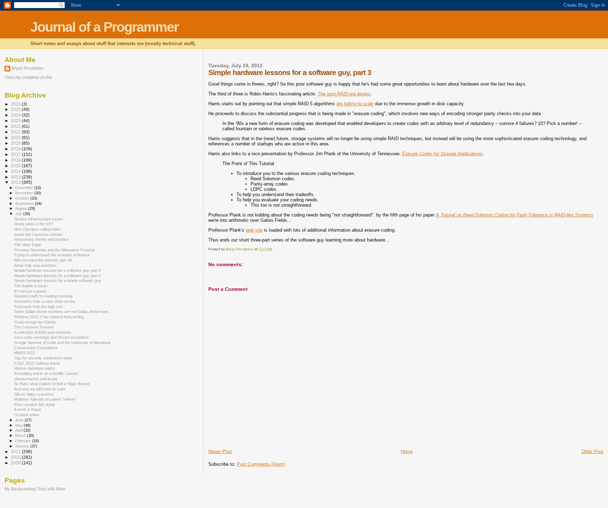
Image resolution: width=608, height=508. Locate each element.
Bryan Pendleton (28, 68)
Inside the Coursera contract (38, 234)
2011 (16, 451)
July (19, 214)
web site (254, 230)
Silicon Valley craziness (34, 394)
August (21, 208)
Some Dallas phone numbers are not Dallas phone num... (62, 311)
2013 (16, 177)
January (22, 446)
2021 (16, 132)
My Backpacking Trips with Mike (35, 489)
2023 (16, 120)
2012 (16, 182)
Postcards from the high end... (39, 307)
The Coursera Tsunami (33, 327)
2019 (16, 143)
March (21, 435)
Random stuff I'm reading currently (43, 296)
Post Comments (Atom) (261, 464)
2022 (16, 126)
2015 (16, 165)
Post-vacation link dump (34, 404)
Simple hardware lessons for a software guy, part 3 (57, 270)
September (25, 203)
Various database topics (34, 368)
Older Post (592, 451)
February (23, 441)
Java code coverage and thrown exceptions (51, 337)
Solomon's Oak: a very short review (44, 301)
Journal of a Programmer (104, 27)
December (24, 188)
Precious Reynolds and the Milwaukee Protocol (54, 250)
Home (407, 451)
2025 (16, 109)
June (20, 420)
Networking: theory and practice (41, 239)
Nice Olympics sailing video (37, 229)
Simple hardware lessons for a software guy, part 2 (57, 276)
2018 (16, 148)
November (24, 193)
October (22, 198)
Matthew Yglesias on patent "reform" (45, 399)
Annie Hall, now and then (35, 265)
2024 (16, 115)
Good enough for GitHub (35, 322)
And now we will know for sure (39, 389)
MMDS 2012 (24, 353)
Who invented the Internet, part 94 (43, 260)
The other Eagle (27, 245)
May (19, 425)
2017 (16, 154)
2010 (16, 457)
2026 (16, 104)
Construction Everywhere (36, 348)
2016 (16, 160)
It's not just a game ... (32, 291)
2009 (16, 462)
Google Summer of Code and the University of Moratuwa (62, 342)
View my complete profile (28, 77)
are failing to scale (355, 103)
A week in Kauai (27, 409)
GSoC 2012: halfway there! (37, 363)
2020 (16, 137)
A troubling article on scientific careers (46, 373)
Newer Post (220, 451)
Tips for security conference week (43, 358)
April (19, 430)
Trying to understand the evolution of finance (52, 255)
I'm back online (26, 415)
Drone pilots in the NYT (33, 224)
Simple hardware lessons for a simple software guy (57, 280)
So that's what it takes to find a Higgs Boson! (52, 384)
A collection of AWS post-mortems (42, 332)
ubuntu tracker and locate (36, 379)
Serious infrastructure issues (38, 219)
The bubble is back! (31, 286)
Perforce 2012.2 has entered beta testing (49, 317)
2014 (16, 171)
